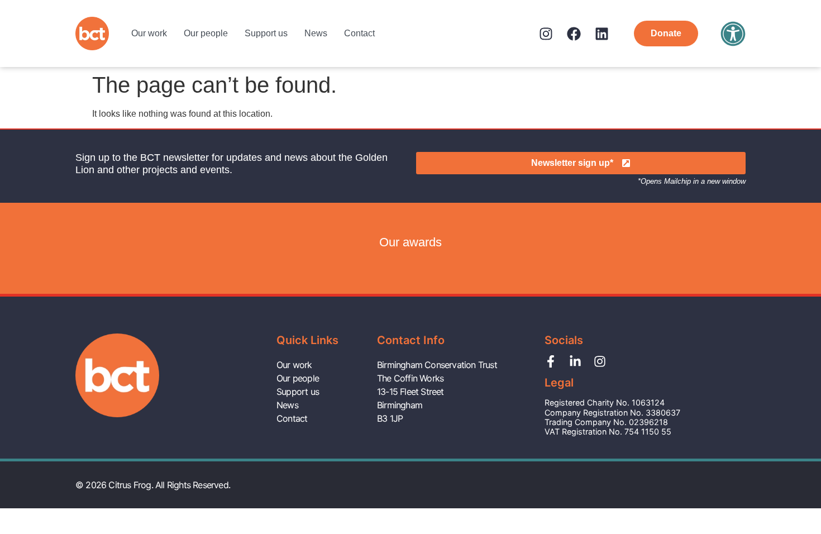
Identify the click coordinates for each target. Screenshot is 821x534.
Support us (266, 33)
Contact (359, 33)
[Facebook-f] (551, 361)
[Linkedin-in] (575, 361)
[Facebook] (574, 34)
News (315, 33)
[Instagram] (546, 34)
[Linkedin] (602, 34)
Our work (149, 33)
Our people (206, 33)
